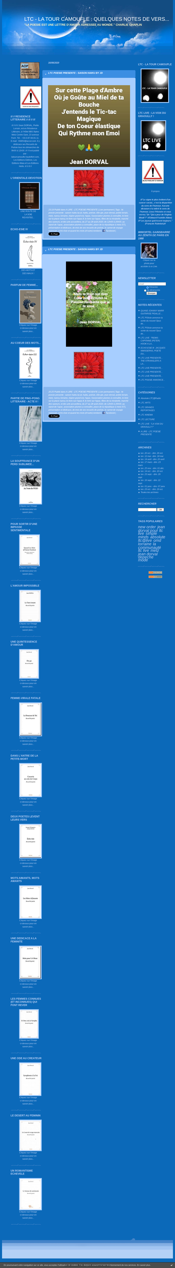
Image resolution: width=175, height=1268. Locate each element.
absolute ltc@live (151, 539)
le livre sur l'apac (92, 219)
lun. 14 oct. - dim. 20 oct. (152, 471)
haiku (85, 213)
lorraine (144, 544)
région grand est (76, 216)
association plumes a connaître (78, 225)
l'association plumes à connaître (106, 216)
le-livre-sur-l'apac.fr (75, 219)
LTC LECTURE (148, 419)
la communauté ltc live (149, 547)
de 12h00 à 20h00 (112, 222)
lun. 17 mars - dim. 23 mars (149, 463)
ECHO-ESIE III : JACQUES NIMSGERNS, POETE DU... (153, 351)
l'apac (87, 216)
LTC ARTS (145, 403)
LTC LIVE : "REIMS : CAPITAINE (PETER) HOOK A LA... (150, 341)
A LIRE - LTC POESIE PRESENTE (151, 433)
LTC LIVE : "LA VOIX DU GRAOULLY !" (152, 425)
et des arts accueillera (71, 222)
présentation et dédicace (60, 228)
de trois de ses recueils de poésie (88, 228)
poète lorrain (122, 213)
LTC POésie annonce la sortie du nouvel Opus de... (152, 321)
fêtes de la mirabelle (111, 219)
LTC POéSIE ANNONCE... (153, 380)
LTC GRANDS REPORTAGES (148, 408)
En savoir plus (143, 1265)
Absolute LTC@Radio (151, 398)
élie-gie (99, 213)
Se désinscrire (153, 290)
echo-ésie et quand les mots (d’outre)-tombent (79, 231)
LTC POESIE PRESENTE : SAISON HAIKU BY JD (75, 73)
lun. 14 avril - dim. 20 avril (152, 459)
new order (147, 527)
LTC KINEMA (147, 415)
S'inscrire (153, 287)
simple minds (147, 535)
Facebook (110, 231)
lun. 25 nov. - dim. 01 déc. (152, 468)
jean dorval (148, 554)
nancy (56, 216)
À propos (155, 191)
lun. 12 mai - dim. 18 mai (152, 456)
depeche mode (145, 558)
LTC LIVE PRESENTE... (152, 368)
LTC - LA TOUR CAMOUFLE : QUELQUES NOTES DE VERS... (96, 19)
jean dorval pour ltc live (151, 530)
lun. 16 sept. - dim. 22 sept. (149, 481)
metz (155, 550)
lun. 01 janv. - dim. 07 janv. (153, 486)
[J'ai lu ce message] (171, 1265)
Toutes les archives (149, 492)
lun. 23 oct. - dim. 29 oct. (152, 489)
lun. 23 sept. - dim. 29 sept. (149, 475)
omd (157, 540)
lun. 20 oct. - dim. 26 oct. (152, 453)
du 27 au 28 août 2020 (92, 222)
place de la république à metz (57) (109, 225)
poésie (92, 213)
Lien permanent (106, 210)
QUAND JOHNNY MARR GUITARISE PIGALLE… (152, 312)
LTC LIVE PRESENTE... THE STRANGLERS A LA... (152, 361)
